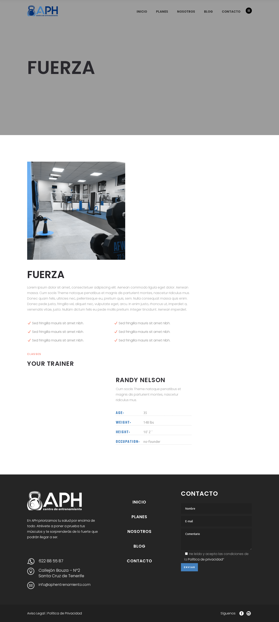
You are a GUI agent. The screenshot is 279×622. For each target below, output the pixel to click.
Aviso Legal (36, 613)
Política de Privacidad (64, 613)
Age (119, 413)
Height (122, 432)
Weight (123, 422)
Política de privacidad (205, 559)
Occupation (127, 442)
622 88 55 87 (51, 561)
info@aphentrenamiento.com (64, 584)
